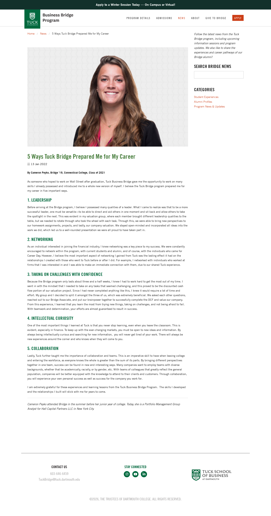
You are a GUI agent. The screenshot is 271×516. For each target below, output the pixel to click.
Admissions (164, 18)
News (181, 18)
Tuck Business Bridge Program (58, 18)
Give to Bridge (216, 18)
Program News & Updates (209, 106)
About (195, 18)
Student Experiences (206, 97)
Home (31, 33)
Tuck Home (32, 19)
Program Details (138, 18)
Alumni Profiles (203, 101)
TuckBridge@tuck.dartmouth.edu (59, 479)
